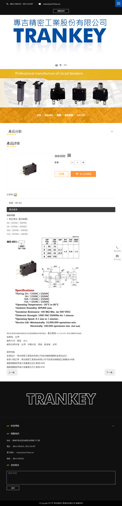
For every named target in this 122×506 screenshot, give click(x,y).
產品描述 (13, 209)
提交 (13, 488)
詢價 (61, 174)
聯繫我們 (61, 11)
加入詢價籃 (86, 174)
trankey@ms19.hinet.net (51, 4)
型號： (12, 203)
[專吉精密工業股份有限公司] (61, 35)
